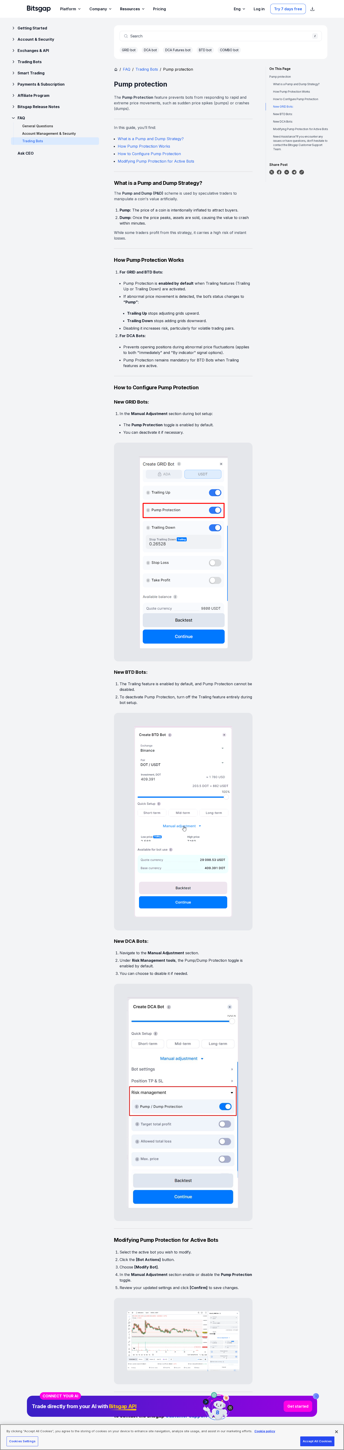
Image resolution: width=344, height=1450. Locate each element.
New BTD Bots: (283, 114)
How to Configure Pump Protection (149, 153)
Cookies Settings (22, 1441)
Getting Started (32, 28)
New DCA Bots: (283, 121)
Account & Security (36, 39)
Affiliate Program (33, 95)
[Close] (316, 1396)
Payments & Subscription (41, 84)
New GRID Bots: (283, 106)
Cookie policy (264, 1431)
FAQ (21, 118)
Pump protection (280, 76)
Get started (297, 1406)
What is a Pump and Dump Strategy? (151, 138)
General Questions (37, 126)
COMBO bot (229, 50)
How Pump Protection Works (144, 146)
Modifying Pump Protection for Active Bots (156, 161)
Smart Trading (31, 73)
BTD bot (205, 50)
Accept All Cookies (317, 1441)
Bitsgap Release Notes (39, 106)
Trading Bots (30, 61)
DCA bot (150, 50)
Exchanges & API (33, 50)
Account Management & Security (49, 133)
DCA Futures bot (177, 50)
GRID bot (128, 50)
